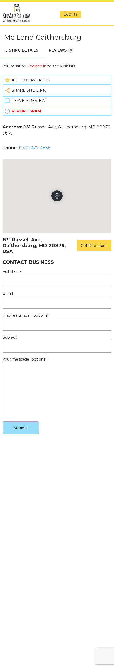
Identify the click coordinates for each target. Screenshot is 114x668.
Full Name (12, 271)
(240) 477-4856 (34, 147)
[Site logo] (17, 13)
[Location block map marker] (57, 195)
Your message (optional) (25, 359)
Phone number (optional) (26, 315)
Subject (10, 337)
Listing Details (21, 50)
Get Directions (94, 245)
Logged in (36, 66)
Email (8, 293)
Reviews (60, 50)
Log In (70, 14)
